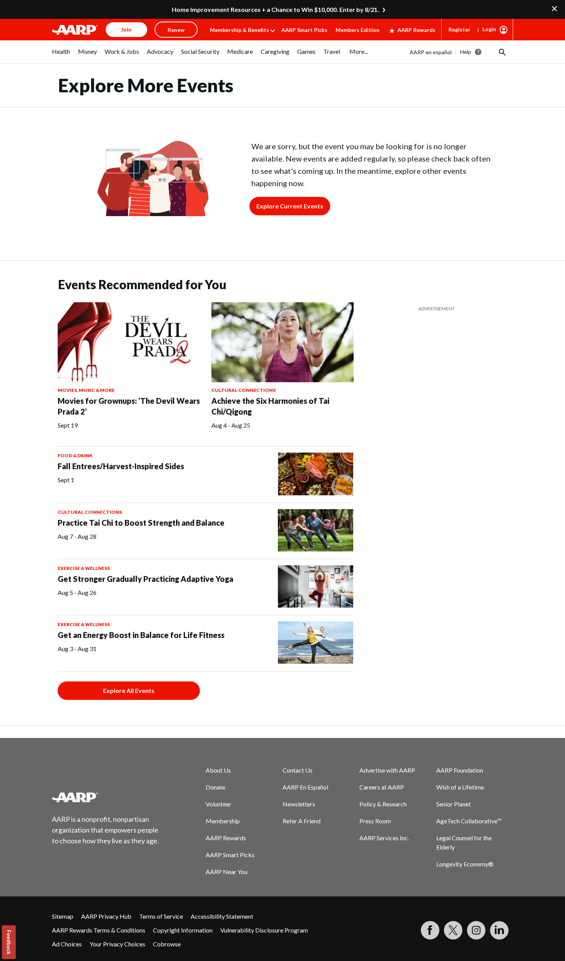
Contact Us (297, 770)
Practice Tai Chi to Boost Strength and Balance (141, 522)
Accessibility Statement (222, 916)
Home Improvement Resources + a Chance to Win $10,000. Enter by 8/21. (275, 9)
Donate (215, 787)
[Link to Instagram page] (476, 930)
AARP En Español (305, 787)
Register (459, 29)
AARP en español (431, 52)
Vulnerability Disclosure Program (264, 930)
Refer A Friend (301, 820)
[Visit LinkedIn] (499, 930)
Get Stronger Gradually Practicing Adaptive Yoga (145, 578)
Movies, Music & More (86, 390)
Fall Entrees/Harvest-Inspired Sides (121, 466)
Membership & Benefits (239, 30)
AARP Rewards (416, 30)
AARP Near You (227, 871)
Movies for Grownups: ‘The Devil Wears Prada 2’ (129, 406)
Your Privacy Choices (117, 944)
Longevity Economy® (465, 864)
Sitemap (62, 916)
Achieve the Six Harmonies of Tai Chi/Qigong (270, 406)
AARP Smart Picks (304, 30)
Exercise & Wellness (84, 568)
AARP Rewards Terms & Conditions (98, 930)
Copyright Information (183, 930)
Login (489, 29)
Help (465, 51)
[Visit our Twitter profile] (453, 930)
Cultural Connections (243, 390)
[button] (501, 51)
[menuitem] (61, 55)
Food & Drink (75, 455)
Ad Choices (67, 944)
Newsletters (298, 804)
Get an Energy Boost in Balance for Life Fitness (141, 635)
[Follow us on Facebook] (430, 930)
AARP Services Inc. (384, 837)
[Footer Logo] (106, 797)
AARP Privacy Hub (106, 916)
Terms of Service (161, 916)
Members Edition (357, 30)
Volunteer (218, 804)
